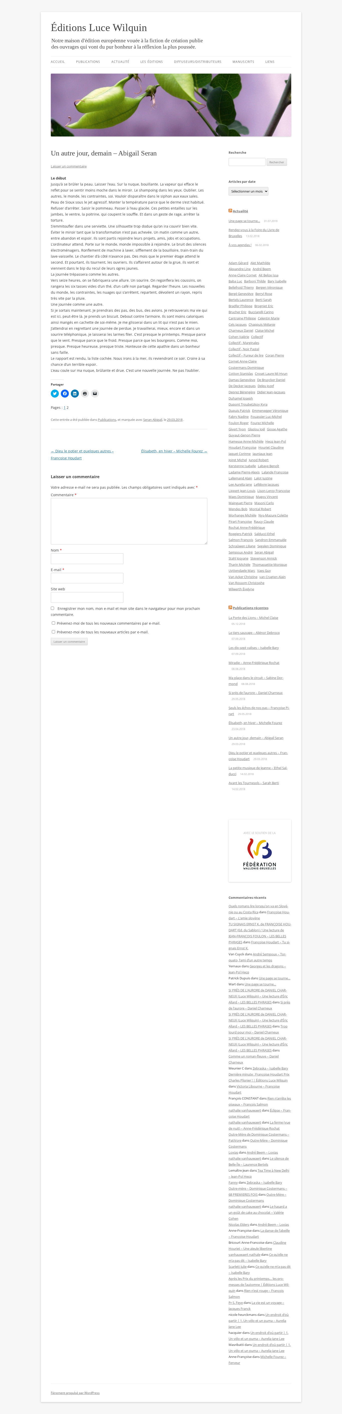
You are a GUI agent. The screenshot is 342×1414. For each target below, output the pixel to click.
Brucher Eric (237, 312)
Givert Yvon (237, 429)
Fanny (233, 1182)
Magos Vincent (267, 496)
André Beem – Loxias (262, 1152)
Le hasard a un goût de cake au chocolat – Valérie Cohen (258, 1212)
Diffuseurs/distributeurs (198, 62)
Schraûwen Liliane (242, 546)
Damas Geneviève (242, 380)
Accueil (58, 62)
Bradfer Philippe (240, 306)
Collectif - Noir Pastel (244, 349)
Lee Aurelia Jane (240, 484)
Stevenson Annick (263, 558)
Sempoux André (241, 552)
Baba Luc (235, 281)
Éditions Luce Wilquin (99, 27)
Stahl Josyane (238, 558)
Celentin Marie (268, 318)
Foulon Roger (239, 423)
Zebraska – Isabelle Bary (270, 1068)
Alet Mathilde (260, 263)
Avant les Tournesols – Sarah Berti (254, 783)
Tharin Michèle (239, 564)
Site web (58, 589)
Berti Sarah (263, 299)
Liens (270, 62)
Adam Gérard (238, 263)
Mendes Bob (238, 509)
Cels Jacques (238, 324)
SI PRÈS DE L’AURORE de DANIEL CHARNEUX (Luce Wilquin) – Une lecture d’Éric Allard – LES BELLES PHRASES (258, 996)
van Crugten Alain (272, 577)
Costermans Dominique (246, 367)
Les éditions (151, 62)
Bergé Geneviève (241, 293)
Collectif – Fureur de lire (246, 355)
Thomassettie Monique (269, 564)
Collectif (257, 336)
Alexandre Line (240, 269)
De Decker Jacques (242, 386)
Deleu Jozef (266, 386)
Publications (88, 62)
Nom (56, 550)
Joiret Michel (238, 460)
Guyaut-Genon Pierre (244, 435)
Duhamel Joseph (241, 398)
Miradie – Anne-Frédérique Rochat (254, 662)
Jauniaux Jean (262, 453)
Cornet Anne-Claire (243, 361)
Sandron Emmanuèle (270, 540)
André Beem (262, 269)
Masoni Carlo (264, 503)
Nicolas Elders (239, 1224)
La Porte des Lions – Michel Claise (253, 617)
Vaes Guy (264, 570)
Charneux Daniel (241, 330)
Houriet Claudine (271, 447)
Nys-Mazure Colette (273, 515)
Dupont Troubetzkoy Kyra (248, 404)
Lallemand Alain (240, 478)
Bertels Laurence (241, 299)
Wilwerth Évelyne (241, 589)
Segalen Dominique (271, 546)
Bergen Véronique (269, 287)
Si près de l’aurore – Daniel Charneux (256, 692)
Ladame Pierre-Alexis (244, 472)
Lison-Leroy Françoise (273, 490)
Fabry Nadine (239, 416)
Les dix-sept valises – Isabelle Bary (254, 647)
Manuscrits (243, 62)
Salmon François (241, 540)
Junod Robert (259, 460)
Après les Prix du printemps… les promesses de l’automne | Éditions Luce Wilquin (259, 1284)
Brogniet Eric (263, 306)
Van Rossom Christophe (246, 583)
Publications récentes (250, 608)
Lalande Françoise (275, 472)
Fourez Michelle (262, 423)
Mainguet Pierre (240, 503)
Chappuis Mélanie (262, 324)
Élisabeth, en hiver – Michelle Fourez (174, 451)
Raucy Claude (264, 521)
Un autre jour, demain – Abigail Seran (256, 738)
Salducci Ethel (264, 534)
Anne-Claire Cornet (243, 275)
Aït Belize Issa (268, 275)
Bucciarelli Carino (261, 312)
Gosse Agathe (277, 429)
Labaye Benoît (268, 466)
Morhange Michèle (242, 515)
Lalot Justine (263, 478)
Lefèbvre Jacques (266, 484)
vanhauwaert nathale (244, 1254)
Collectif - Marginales (244, 342)
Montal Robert (260, 509)
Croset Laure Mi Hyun (271, 373)
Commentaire (64, 494)
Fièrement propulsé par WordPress (75, 1393)
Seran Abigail (152, 419)
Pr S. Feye (236, 1302)
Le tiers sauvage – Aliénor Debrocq (254, 632)
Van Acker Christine (243, 577)
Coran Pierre (274, 355)
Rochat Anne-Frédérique (247, 527)
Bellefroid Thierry (241, 287)
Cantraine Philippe (242, 318)
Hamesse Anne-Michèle (246, 441)
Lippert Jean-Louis (242, 490)
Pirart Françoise (240, 521)
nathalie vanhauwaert (245, 1110)
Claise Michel (264, 330)
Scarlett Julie (238, 1266)
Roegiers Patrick (240, 534)
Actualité (120, 62)
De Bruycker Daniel (271, 380)
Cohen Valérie (239, 336)
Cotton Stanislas (241, 373)
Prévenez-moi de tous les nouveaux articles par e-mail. (103, 632)
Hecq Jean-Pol (275, 441)
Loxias (233, 1152)
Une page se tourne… (244, 221)
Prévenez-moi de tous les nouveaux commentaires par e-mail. (108, 623)
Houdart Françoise (242, 447)
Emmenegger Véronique (270, 410)
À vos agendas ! (240, 245)
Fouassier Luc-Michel (266, 416)
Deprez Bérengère (242, 392)
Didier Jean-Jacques (271, 392)
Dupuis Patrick (239, 410)
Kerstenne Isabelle (242, 466)
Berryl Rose (263, 293)
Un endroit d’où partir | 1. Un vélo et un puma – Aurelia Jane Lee (259, 1320)
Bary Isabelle (277, 281)
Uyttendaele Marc (242, 570)
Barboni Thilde (255, 281)
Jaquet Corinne (240, 453)
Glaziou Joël (256, 429)
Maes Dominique (241, 496)
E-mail (57, 569)
